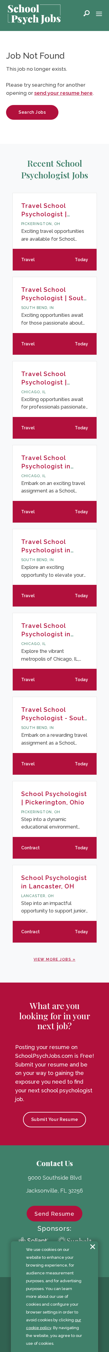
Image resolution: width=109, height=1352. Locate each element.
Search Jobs (32, 112)
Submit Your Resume (54, 1119)
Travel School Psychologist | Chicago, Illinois (47, 382)
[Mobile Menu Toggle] (99, 14)
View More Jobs (52, 959)
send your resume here (63, 93)
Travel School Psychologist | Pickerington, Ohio (51, 214)
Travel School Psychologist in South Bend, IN (46, 550)
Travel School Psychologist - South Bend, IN (54, 718)
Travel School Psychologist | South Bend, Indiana (54, 298)
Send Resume (54, 1214)
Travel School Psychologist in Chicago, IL (46, 466)
